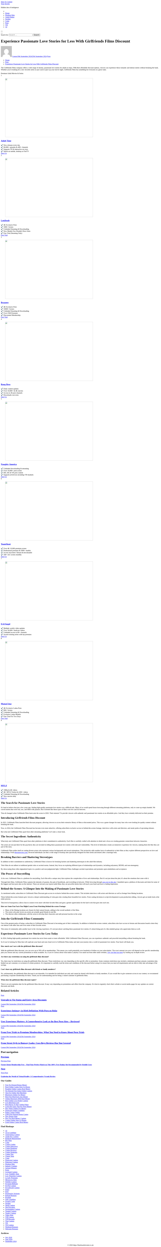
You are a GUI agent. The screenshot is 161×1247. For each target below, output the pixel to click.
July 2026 (8, 1237)
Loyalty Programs (11, 1178)
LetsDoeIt (5, 220)
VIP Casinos (9, 1217)
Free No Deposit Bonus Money (16, 1085)
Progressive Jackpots (12, 1193)
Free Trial (4, 235)
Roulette (8, 1197)
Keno (7, 1170)
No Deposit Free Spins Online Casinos (18, 1091)
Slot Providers (10, 1207)
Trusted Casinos (10, 1211)
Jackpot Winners (11, 1168)
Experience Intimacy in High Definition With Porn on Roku (29, 1010)
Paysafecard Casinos (12, 1188)
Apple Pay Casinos (12, 1137)
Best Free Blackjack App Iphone (16, 1097)
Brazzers (5, 302)
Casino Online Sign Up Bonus (15, 1120)
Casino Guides (10, 1144)
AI (6, 27)
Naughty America (9, 464)
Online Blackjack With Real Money (17, 1099)
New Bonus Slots (11, 1116)
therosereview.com (21, 852)
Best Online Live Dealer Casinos (16, 1101)
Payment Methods (11, 1184)
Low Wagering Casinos (13, 1176)
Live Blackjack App (12, 1103)
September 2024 (11, 1241)
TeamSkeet (6, 544)
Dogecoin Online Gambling (15, 1110)
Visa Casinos (9, 1221)
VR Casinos (9, 1225)
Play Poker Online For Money (15, 1108)
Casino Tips (9, 1154)
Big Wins (8, 1140)
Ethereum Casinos (11, 1162)
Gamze (14, 56)
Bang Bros (5, 384)
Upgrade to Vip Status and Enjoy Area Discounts (24, 1000)
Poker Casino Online (12, 1112)
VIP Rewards (10, 1219)
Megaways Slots (11, 1180)
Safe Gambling (10, 1199)
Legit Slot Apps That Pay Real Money (18, 1106)
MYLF (4, 786)
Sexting (8, 19)
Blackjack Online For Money (15, 1095)
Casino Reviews (11, 1150)
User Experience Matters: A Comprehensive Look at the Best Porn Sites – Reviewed (40, 1021)
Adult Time (6, 141)
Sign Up (4, 153)
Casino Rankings (11, 1148)
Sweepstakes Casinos (12, 1209)
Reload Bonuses (11, 1195)
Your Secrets (5, 4)
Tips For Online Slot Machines (16, 1093)
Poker (7, 1190)
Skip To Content (6, 2)
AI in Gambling (10, 1133)
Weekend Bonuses (11, 1227)
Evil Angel (5, 624)
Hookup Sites (10, 15)
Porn (7, 23)
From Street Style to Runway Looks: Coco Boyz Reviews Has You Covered (36, 1043)
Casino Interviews (11, 1146)
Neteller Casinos (11, 1182)
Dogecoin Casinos (11, 1160)
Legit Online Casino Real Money (16, 1122)
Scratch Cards (10, 1201)
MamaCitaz (6, 704)
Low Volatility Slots (12, 1174)
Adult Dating (9, 17)
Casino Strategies (11, 1152)
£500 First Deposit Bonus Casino (16, 1114)
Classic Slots (9, 1156)
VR (6, 25)
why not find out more (115, 952)
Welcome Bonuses (11, 1229)
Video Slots (9, 1215)
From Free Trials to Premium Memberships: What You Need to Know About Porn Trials (42, 1032)
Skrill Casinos (10, 1205)
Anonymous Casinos (12, 1135)
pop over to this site (109, 882)
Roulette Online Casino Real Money (17, 1089)
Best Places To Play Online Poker (17, 1105)
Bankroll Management (13, 1138)
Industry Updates (11, 1166)
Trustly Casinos (10, 1213)
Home (7, 13)
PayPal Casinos (10, 1186)
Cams (7, 21)
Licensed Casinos (11, 1172)
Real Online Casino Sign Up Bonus (17, 1087)
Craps (7, 1158)
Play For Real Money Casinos (15, 1118)
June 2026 (8, 1239)
